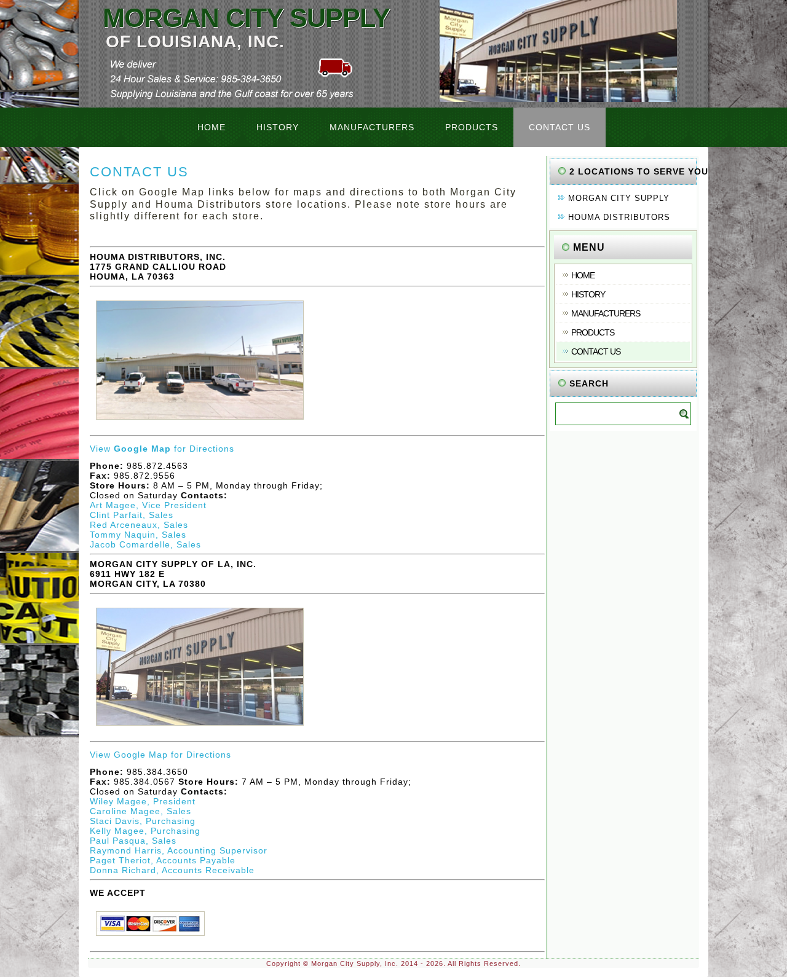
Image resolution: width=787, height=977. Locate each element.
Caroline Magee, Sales (140, 811)
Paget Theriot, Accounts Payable (162, 860)
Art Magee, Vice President (148, 505)
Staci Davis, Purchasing (143, 821)
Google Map (141, 754)
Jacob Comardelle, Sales (145, 544)
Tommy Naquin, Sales (138, 535)
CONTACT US (559, 127)
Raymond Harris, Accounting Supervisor (178, 850)
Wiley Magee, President (143, 801)
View (102, 754)
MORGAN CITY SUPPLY (619, 198)
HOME (211, 127)
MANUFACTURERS (372, 127)
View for (139, 448)
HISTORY (277, 127)
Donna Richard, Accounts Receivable (172, 870)
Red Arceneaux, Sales (139, 525)
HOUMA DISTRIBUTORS (619, 217)
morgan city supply (246, 18)
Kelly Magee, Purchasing (145, 831)
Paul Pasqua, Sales (133, 841)
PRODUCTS (471, 127)
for (175, 754)
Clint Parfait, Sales (131, 515)
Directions (211, 448)
